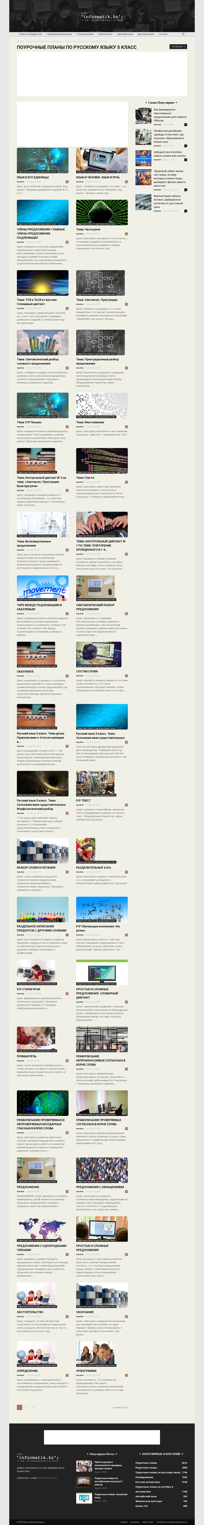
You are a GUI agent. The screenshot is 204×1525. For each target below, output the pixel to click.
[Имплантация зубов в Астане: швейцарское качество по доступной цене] (143, 202)
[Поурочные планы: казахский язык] (84, 1498)
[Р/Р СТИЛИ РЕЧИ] (43, 972)
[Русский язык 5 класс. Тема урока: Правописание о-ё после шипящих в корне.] (43, 716)
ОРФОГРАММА (86, 1371)
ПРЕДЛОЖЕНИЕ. (28, 1187)
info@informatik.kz (47, 1477)
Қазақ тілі (141, 1505)
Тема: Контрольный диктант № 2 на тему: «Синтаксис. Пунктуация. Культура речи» (41, 482)
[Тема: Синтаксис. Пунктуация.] (102, 283)
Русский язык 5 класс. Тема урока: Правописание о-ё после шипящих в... (41, 737)
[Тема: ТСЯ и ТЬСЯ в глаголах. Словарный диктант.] (43, 283)
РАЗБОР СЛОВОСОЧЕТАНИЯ (36, 867)
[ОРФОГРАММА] (102, 1354)
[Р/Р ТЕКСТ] (102, 783)
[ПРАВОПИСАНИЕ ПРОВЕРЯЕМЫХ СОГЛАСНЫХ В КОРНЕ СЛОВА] (102, 1103)
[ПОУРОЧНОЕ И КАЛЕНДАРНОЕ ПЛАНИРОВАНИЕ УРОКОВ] (102, 16)
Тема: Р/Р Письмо (29, 422)
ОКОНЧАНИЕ (85, 1312)
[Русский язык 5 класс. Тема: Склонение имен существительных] (102, 717)
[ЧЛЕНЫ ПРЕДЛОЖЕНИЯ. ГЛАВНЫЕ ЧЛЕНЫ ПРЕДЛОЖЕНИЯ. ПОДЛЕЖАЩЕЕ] (43, 212)
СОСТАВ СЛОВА (87, 671)
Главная (123, 1522)
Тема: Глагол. (85, 477)
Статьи (163, 34)
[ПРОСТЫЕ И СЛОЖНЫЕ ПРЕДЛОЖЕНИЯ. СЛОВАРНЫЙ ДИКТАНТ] (102, 972)
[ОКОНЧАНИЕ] (102, 1295)
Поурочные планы (146, 1462)
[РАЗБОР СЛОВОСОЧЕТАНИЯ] (43, 850)
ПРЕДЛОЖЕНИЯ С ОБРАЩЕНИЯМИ (100, 1187)
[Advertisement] (102, 74)
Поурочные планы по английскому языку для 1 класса (109, 1481)
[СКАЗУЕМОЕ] (43, 654)
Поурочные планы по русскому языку (44, 41)
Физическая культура (148, 1501)
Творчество (105, 34)
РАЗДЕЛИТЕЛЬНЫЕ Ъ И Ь (93, 867)
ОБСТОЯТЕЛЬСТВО (30, 1312)
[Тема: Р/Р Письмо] (43, 405)
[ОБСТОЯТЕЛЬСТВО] (43, 1295)
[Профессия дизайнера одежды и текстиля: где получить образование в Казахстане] (143, 137)
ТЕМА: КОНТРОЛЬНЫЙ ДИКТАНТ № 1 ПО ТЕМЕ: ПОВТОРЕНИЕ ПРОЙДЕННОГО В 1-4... (101, 545)
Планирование (144, 1477)
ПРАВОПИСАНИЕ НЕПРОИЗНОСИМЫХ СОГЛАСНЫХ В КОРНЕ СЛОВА (100, 1060)
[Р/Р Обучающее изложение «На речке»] (102, 909)
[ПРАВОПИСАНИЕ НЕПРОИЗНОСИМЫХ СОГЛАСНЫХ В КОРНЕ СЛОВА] (102, 1039)
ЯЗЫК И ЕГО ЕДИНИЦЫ (33, 177)
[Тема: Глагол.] (102, 461)
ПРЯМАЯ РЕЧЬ (26, 1056)
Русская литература (147, 1481)
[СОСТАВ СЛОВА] (102, 654)
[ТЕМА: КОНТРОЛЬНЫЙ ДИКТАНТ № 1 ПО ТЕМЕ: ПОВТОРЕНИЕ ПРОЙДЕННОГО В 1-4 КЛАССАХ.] (102, 524)
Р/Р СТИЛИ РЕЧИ (28, 989)
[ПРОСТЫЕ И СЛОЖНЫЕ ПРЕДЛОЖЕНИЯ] (102, 1229)
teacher (20, 181)
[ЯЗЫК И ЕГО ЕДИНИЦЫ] (43, 160)
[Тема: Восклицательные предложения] (43, 524)
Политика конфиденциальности (172, 1522)
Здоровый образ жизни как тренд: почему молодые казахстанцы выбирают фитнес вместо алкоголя (170, 178)
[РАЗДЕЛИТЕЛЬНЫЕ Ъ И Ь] (102, 850)
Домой (20, 41)
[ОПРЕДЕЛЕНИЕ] (43, 1354)
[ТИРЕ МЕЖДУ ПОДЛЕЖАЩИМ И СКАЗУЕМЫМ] (43, 588)
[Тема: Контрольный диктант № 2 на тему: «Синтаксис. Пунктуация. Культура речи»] (43, 461)
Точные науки (85, 34)
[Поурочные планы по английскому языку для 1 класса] (84, 1482)
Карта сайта (147, 1522)
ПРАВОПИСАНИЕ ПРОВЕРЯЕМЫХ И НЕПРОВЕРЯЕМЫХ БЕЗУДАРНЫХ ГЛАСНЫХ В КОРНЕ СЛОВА (41, 1124)
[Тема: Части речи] (102, 212)
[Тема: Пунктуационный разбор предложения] (102, 342)
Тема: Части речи (88, 229)
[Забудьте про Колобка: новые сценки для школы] (143, 158)
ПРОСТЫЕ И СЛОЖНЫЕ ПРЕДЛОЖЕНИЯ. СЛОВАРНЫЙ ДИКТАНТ (97, 993)
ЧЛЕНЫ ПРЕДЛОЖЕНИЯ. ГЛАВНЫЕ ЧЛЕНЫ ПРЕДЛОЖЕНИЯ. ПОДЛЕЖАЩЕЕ (41, 233)
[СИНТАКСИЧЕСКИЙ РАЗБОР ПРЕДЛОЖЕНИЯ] (102, 588)
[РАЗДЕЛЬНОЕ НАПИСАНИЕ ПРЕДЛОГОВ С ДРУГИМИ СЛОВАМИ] (43, 909)
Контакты (135, 1522)
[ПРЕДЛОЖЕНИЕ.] (43, 1170)
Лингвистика (125, 34)
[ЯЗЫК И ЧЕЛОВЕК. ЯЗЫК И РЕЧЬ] (102, 160)
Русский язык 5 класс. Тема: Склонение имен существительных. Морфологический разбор (41, 804)
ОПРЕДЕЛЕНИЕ (27, 1371)
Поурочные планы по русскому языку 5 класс (37, 172)
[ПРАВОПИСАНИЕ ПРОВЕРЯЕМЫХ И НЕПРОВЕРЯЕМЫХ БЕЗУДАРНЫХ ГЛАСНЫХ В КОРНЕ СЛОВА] (43, 1103)
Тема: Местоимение (90, 422)
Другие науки (146, 34)
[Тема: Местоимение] (102, 405)
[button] (183, 34)
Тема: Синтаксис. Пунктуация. (97, 299)
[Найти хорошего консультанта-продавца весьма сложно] (84, 1466)
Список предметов (30, 34)
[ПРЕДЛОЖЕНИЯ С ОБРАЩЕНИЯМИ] (102, 1170)
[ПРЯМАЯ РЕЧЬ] (43, 1039)
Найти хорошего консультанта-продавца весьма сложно (108, 1465)
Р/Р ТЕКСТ (83, 800)
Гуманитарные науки (59, 34)
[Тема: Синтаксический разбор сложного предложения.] (43, 342)
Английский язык (146, 1496)
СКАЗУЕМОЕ (25, 671)
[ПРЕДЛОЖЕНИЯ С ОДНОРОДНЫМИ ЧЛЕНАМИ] (43, 1229)
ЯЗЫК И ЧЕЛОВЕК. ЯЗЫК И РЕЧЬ (98, 177)
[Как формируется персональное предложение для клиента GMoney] (143, 116)
